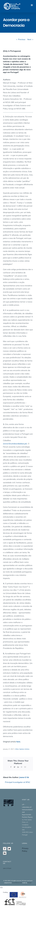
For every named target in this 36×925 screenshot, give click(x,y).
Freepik (29, 882)
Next (29, 39)
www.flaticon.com (17, 882)
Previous (21, 39)
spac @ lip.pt (7, 868)
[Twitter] (9, 848)
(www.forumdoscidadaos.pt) (15, 443)
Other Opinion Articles (22, 749)
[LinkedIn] (4, 853)
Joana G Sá (24, 777)
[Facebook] (4, 848)
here (18, 741)
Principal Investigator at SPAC (17, 782)
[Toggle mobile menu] (32, 5)
